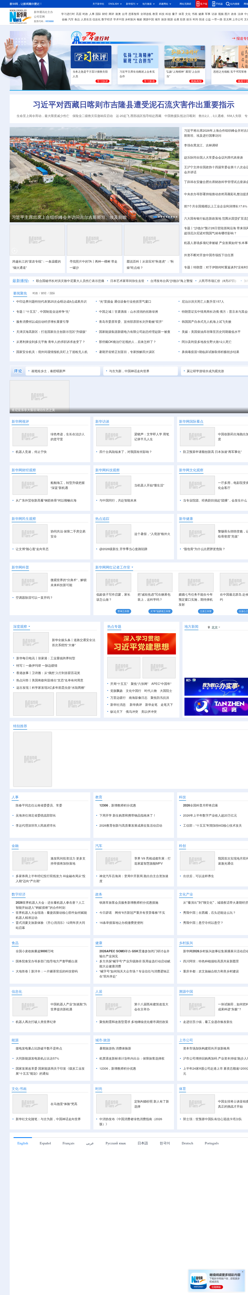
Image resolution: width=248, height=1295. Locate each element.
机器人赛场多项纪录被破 (201, 242)
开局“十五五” (119, 683)
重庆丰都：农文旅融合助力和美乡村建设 (211, 971)
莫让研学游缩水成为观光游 (205, 371)
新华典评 (136, 704)
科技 (161, 14)
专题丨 (188, 228)
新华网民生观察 (24, 518)
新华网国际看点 (191, 421)
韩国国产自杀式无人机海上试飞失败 (206, 321)
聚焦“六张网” (139, 683)
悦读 (201, 19)
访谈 (214, 14)
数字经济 (107, 19)
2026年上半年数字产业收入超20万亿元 (210, 815)
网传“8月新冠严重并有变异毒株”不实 (140, 912)
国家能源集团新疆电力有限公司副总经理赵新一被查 (134, 331)
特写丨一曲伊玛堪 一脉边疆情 (36, 665)
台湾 (124, 14)
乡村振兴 (130, 19)
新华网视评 (20, 421)
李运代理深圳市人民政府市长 (36, 825)
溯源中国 (148, 19)
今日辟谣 (105, 912)
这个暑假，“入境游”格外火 (152, 533)
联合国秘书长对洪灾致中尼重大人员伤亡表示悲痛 (70, 280)
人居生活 (86, 19)
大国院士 (166, 690)
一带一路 (217, 19)
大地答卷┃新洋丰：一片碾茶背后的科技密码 (47, 971)
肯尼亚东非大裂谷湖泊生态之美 (33, 409)
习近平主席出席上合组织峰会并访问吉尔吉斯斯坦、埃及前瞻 (69, 217)
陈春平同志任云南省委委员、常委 (39, 805)
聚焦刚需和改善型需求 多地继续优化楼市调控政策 (133, 1021)
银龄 (139, 19)
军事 (207, 14)
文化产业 (186, 894)
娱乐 (189, 19)
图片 (227, 14)
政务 (234, 14)
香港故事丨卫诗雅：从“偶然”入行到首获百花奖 (48, 672)
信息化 (96, 19)
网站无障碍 (185, 4)
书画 (194, 14)
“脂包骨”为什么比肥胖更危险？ (204, 548)
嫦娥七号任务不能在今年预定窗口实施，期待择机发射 (196, 599)
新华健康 (186, 518)
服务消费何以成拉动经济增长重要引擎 (42, 321)
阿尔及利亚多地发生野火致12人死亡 (207, 341)
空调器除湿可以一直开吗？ (34, 597)
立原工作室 (206, 611)
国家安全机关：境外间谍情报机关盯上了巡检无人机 (52, 351)
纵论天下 (116, 711)
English (22, 1143)
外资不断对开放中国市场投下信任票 (209, 255)
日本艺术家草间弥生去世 (127, 280)
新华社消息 (118, 704)
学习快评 (102, 81)
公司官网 (39, 16)
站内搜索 (234, 4)
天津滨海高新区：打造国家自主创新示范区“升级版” (51, 331)
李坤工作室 (123, 611)
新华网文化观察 (191, 470)
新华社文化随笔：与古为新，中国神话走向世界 (48, 1119)
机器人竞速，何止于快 (31, 451)
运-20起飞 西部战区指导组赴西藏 (138, 115)
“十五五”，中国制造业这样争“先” (48, 311)
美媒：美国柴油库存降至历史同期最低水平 (211, 331)
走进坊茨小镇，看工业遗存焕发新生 (208, 1021)
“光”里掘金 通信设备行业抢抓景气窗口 (125, 301)
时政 (85, 14)
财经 (105, 14)
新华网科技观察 (107, 470)
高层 (78, 14)
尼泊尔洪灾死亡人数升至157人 (203, 301)
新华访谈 (102, 421)
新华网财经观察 (24, 470)
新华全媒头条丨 (63, 639)
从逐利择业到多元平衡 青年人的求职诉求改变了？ (50, 341)
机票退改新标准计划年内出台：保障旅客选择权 (131, 1058)
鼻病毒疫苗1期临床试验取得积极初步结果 (210, 351)
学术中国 (118, 19)
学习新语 (149, 81)
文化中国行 (133, 690)
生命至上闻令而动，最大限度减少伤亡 (43, 115)
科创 (168, 14)
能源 (170, 19)
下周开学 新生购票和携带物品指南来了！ (127, 815)
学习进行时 (68, 14)
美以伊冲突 (149, 711)
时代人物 (150, 690)
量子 (174, 14)
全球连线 (145, 14)
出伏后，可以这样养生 (198, 876)
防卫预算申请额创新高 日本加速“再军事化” (212, 451)
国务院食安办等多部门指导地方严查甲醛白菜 (47, 961)
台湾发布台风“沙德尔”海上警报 (171, 280)
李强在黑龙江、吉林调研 (201, 145)
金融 (64, 19)
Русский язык (116, 1143)
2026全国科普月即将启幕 (200, 805)
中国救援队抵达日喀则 (179, 115)
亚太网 (227, 19)
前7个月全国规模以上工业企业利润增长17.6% (215, 206)
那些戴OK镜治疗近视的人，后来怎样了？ (127, 341)
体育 (181, 14)
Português (212, 1143)
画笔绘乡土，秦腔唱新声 (48, 371)
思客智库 (133, 14)
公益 (208, 19)
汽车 (71, 19)
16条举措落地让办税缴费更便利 (121, 922)
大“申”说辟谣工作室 (160, 611)
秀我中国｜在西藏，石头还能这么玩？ (209, 912)
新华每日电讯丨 (27, 658)
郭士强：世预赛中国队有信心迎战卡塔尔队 (212, 1119)
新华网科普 (20, 567)
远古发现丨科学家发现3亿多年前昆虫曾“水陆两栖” (50, 687)
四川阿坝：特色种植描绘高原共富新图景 (211, 961)
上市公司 (237, 19)
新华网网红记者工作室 (112, 567)
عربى (90, 1143)
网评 (111, 14)
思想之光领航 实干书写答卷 (230, 71)
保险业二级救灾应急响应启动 (92, 115)
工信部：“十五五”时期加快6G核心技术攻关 (212, 825)
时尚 (195, 19)
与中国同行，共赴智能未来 (118, 500)
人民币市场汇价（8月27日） (218, 280)
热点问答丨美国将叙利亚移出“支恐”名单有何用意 (49, 680)
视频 (221, 14)
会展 (176, 19)
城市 (157, 19)
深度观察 (20, 626)
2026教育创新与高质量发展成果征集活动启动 (130, 825)
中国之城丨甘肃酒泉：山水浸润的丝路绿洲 (128, 311)
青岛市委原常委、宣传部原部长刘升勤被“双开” (131, 321)
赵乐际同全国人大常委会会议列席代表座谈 (213, 157)
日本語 (143, 1143)
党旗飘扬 (116, 690)
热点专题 (114, 626)
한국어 (165, 1143)
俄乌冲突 (132, 711)
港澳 (118, 14)
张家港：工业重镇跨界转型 (56, 658)
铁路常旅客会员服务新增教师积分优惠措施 (128, 902)
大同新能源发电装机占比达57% (37, 1058)
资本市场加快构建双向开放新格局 (206, 1048)
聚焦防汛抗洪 (160, 697)
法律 (240, 14)
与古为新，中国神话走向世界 (129, 371)
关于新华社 (98, 4)
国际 (98, 14)
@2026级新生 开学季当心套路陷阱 (123, 548)
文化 (188, 14)
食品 (77, 19)
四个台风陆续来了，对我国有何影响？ (125, 451)
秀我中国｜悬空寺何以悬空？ (203, 922)
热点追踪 (102, 518)
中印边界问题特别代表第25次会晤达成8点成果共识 (51, 301)
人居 (98, 991)
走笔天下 (167, 704)
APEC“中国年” (161, 683)
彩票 (182, 19)
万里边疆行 (118, 697)
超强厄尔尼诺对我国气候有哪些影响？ (210, 233)
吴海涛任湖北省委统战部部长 (36, 815)
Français (68, 1143)
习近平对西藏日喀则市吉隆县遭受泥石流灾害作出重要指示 (133, 104)
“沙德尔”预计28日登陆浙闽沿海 (214, 228)
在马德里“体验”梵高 (64, 1103)
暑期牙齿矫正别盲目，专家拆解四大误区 (127, 351)
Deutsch (187, 1143)
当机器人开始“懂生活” (149, 485)
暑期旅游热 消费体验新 (115, 1048)
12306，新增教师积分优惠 (117, 805)
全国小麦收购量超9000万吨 (35, 951)
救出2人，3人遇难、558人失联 (220, 115)
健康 (201, 14)
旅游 (164, 19)
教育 (155, 14)
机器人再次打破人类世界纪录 (36, 1021)
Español (45, 1143)
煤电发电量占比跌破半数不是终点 (39, 1048)
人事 (92, 14)
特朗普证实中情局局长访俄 (200, 311)
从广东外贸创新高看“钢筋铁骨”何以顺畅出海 (46, 500)
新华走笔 (151, 704)
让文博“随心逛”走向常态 (32, 548)
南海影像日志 (138, 697)
